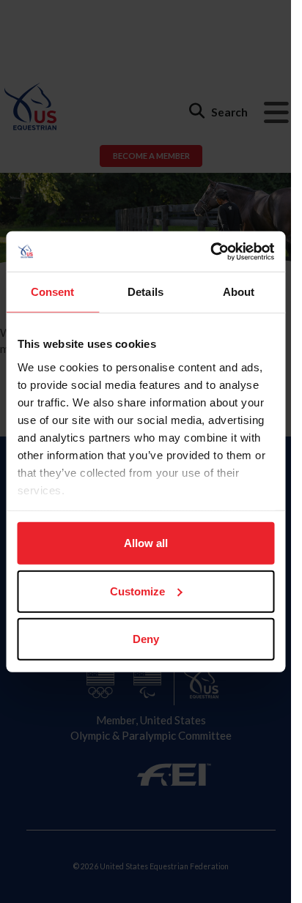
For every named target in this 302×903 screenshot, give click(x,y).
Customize (137, 590)
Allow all (146, 543)
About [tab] (239, 292)
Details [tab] (145, 292)
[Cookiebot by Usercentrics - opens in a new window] (210, 251)
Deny (146, 639)
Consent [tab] (53, 292)
